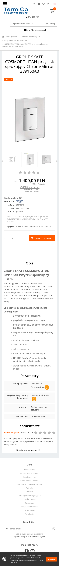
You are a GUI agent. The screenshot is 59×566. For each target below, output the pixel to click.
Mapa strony (29, 470)
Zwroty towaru (29, 510)
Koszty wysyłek (29, 477)
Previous (2, 160)
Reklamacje (29, 503)
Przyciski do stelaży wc (30, 36)
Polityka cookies (29, 499)
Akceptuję (51, 559)
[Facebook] (27, 551)
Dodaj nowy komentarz (26, 450)
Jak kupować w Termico (29, 473)
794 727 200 (33, 17)
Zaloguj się (34, 3)
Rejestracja (39, 3)
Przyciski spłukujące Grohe (15, 40)
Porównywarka (48, 3)
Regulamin (29, 514)
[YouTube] (32, 551)
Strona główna (11, 36)
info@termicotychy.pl (36, 30)
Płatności (29, 488)
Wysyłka (29, 492)
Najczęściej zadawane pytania (29, 484)
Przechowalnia (43, 3)
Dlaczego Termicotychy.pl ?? (29, 496)
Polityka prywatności (29, 507)
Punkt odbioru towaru (29, 481)
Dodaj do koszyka (43, 238)
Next (57, 160)
